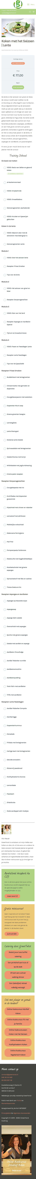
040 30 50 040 (11, 10)
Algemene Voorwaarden (21, 1113)
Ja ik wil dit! (11, 934)
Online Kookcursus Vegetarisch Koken (18, 1053)
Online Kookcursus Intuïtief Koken (18, 1011)
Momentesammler (8, 1103)
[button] (30, 4)
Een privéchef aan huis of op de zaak (18, 964)
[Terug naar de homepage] (18, 4)
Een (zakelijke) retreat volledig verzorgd (18, 985)
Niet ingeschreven (18, 63)
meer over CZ (12, 896)
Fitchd (19, 1101)
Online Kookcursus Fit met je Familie (18, 1021)
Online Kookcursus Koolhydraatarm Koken (18, 1042)
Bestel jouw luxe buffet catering (18, 954)
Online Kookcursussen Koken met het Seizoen (18, 1032)
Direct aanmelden (18, 87)
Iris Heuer (14, 50)
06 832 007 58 (7, 1080)
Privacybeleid (6, 1113)
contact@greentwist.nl (9, 13)
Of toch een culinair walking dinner (18, 975)
